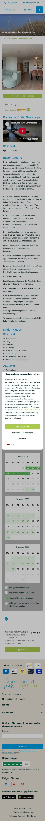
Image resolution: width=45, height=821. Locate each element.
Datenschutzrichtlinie (26, 410)
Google (37, 410)
